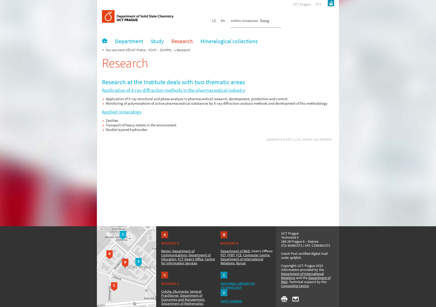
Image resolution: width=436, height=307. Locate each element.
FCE (239, 255)
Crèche (174, 291)
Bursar (241, 263)
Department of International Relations (302, 275)
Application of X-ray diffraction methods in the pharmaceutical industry (173, 90)
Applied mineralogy (122, 112)
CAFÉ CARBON (231, 301)
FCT (318, 4)
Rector (166, 251)
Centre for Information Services (188, 261)
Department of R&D (235, 251)
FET (223, 255)
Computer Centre (256, 255)
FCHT (153, 50)
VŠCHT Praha (135, 50)
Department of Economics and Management (182, 297)
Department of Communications (178, 253)
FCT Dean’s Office (190, 259)
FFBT (231, 255)
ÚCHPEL (166, 50)
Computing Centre (295, 286)
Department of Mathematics (182, 303)
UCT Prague (302, 4)
